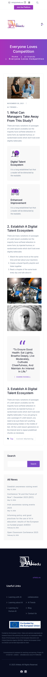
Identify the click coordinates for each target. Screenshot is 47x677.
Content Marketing (24, 439)
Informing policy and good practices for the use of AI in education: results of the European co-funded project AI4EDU (23, 520)
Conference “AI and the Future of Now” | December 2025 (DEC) (22, 495)
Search (11, 455)
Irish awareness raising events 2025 (21, 506)
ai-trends (29, 56)
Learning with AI (14, 597)
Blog (29, 608)
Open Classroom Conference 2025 (22, 532)
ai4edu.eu (37, 577)
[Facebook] (21, 671)
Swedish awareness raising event (22, 487)
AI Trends (31, 602)
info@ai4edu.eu (17, 2)
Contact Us (32, 613)
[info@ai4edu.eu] (9, 2)
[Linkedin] (25, 671)
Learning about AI (15, 602)
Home (15, 56)
